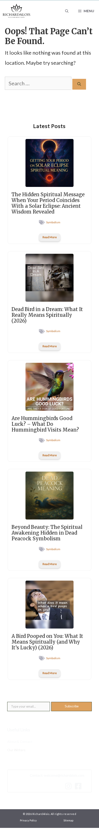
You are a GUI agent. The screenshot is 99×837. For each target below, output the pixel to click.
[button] (66, 11)
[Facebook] (79, 786)
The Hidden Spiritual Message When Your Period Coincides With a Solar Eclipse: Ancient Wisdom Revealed (48, 203)
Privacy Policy (28, 820)
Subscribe (72, 706)
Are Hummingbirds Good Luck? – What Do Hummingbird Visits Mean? (45, 424)
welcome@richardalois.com (64, 775)
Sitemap (68, 820)
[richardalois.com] (16, 11)
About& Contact (19, 741)
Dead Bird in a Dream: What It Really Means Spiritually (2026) (47, 315)
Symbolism (53, 222)
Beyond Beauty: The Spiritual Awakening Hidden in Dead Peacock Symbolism (47, 533)
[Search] (79, 84)
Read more (50, 237)
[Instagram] (69, 786)
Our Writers (16, 750)
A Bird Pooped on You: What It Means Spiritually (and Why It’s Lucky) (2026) (47, 642)
